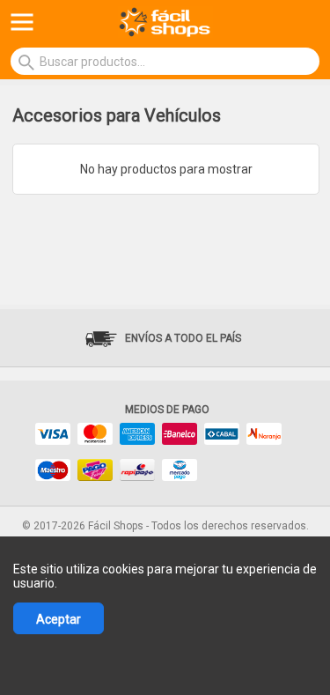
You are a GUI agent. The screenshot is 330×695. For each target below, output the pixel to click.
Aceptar (58, 619)
